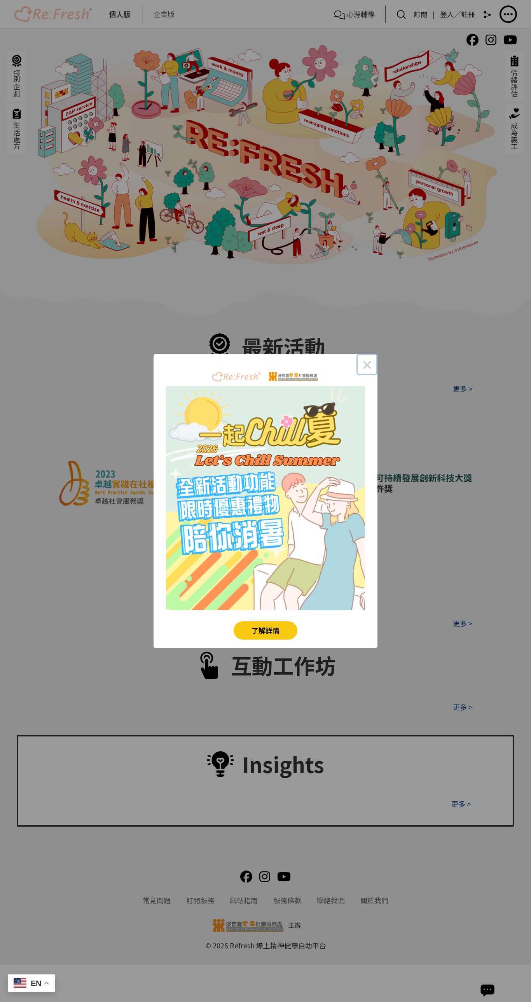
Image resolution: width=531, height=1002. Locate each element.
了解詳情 (265, 630)
